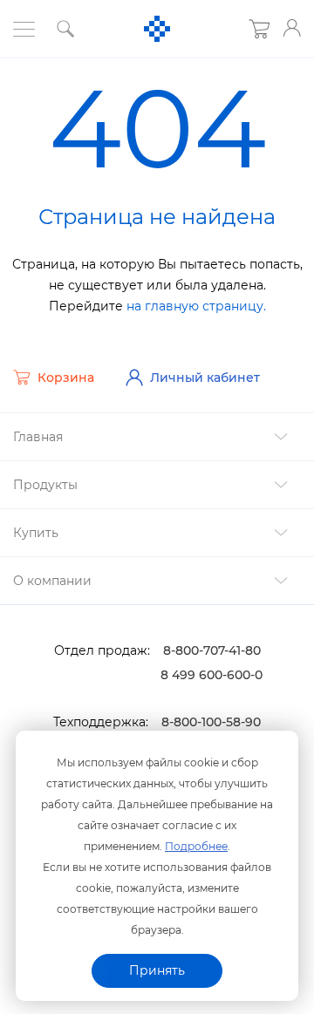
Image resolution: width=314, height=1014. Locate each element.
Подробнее (196, 846)
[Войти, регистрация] (292, 28)
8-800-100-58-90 (211, 722)
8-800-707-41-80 (212, 650)
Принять (157, 970)
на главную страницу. (196, 306)
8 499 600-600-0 (211, 675)
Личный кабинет (205, 377)
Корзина (66, 377)
